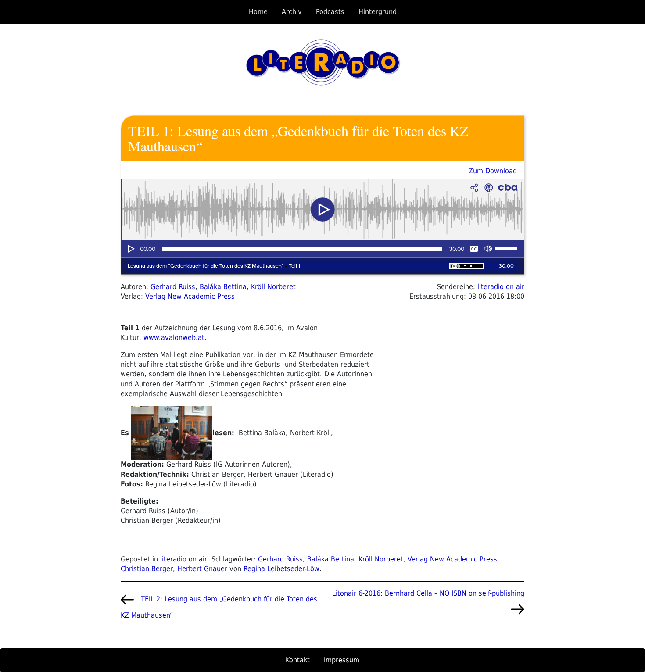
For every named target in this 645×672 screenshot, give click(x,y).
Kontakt (298, 660)
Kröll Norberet (273, 286)
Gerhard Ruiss (172, 286)
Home (258, 11)
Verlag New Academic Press (190, 296)
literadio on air (500, 286)
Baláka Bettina (223, 286)
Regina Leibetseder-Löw (281, 569)
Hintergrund (377, 11)
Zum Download (493, 171)
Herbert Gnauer (202, 569)
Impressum (341, 660)
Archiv (292, 11)
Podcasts (330, 11)
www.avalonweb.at (173, 337)
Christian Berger (147, 569)
